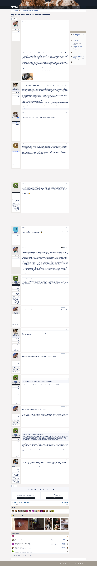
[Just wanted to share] (64, 521)
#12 (68, 375)
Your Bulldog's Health (27, 537)
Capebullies (17, 552)
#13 (68, 406)
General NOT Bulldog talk (77, 37)
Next (15, 18)
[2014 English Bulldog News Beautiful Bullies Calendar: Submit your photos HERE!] (48, 527)
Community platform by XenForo (20, 563)
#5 (68, 183)
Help (80, 563)
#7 (68, 247)
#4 (68, 143)
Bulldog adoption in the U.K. (78, 40)
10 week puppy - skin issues (20, 535)
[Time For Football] (56, 527)
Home (20, 7)
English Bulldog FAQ (27, 552)
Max (16, 548)
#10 (68, 329)
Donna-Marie (64, 544)
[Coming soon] (56, 521)
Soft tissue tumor (18, 547)
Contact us (67, 563)
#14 (68, 428)
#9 (68, 307)
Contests (47, 7)
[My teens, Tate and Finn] (64, 527)
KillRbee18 (64, 540)
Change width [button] (62, 563)
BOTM (43, 7)
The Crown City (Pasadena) (16, 475)
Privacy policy (77, 563)
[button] (26, 7)
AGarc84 (16, 544)
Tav (16, 540)
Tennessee (17, 98)
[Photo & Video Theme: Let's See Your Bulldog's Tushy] (36, 524)
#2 (68, 83)
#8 (68, 276)
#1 (68, 21)
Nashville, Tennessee (17, 201)
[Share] (66, 21)
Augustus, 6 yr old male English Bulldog (22, 543)
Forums (23, 7)
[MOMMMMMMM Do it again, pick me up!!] (48, 521)
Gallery (35, 7)
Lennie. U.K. (64, 536)
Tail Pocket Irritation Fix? (77, 61)
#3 (68, 112)
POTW (39, 7)
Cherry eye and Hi (18, 539)
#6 (68, 227)
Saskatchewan (16, 35)
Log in (55, 497)
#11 (68, 353)
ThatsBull (13, 16)
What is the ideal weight (77, 46)
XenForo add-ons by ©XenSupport (35, 563)
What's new (29, 7)
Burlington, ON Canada (17, 160)
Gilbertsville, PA (16, 130)
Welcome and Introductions (26, 540)
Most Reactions (15, 507)
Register (26, 497)
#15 (68, 459)
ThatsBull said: (25, 379)
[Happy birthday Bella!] (20, 524)
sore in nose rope (18, 551)
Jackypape (17, 537)
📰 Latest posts (76, 32)
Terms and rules (72, 563)
